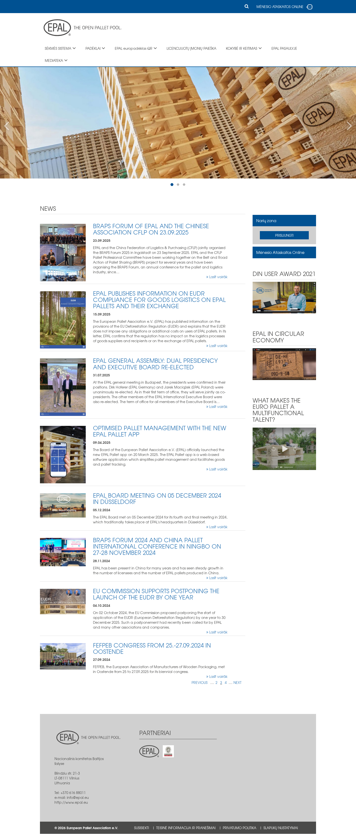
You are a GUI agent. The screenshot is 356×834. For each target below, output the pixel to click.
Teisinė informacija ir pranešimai (186, 827)
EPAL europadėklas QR (133, 48)
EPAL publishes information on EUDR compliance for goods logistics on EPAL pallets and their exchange (159, 299)
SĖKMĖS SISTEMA (58, 48)
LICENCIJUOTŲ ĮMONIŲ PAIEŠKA (191, 48)
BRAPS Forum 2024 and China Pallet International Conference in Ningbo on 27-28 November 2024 (157, 546)
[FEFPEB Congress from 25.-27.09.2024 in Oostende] (63, 655)
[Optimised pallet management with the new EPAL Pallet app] (63, 454)
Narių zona (266, 220)
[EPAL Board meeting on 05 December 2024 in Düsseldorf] (63, 504)
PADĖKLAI (93, 48)
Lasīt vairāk (217, 276)
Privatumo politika (239, 827)
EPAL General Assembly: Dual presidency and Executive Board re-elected (155, 363)
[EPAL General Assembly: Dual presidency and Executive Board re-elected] (63, 386)
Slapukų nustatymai (280, 827)
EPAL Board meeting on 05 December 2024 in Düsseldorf (157, 498)
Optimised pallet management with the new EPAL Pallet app (159, 430)
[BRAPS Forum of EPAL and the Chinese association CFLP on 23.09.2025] (63, 252)
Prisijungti (284, 235)
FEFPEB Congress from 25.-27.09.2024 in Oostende (152, 648)
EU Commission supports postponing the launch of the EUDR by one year (156, 593)
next (237, 682)
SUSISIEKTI (141, 827)
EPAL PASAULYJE (284, 48)
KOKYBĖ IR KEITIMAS (241, 48)
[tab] (284, 221)
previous (200, 682)
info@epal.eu (78, 797)
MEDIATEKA (54, 60)
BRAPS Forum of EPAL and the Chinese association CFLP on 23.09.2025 (151, 228)
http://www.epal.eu (71, 802)
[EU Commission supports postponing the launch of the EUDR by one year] (63, 601)
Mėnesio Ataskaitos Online (280, 252)
